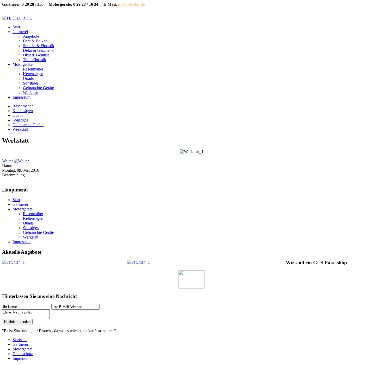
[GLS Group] (191, 287)
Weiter (7, 161)
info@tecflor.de (131, 4)
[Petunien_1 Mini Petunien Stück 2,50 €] (13, 262)
